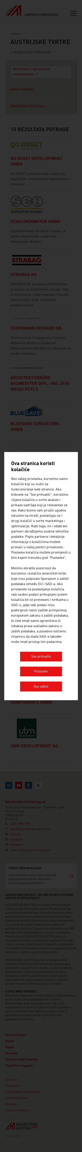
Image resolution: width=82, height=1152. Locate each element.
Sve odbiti (41, 686)
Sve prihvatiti (41, 656)
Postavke (41, 672)
